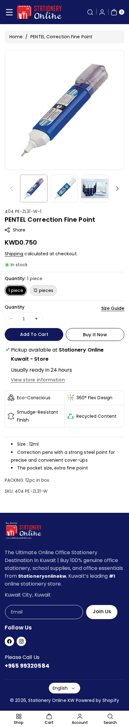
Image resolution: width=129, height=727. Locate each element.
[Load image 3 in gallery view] (95, 188)
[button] (9, 12)
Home (16, 37)
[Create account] (102, 12)
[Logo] (23, 531)
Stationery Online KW (51, 700)
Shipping (14, 254)
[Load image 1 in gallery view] (34, 188)
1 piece (15, 290)
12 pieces (43, 290)
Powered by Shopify (97, 700)
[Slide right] (117, 188)
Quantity (14, 307)
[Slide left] (11, 188)
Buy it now (95, 335)
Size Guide (113, 308)
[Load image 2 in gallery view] (64, 188)
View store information (38, 380)
